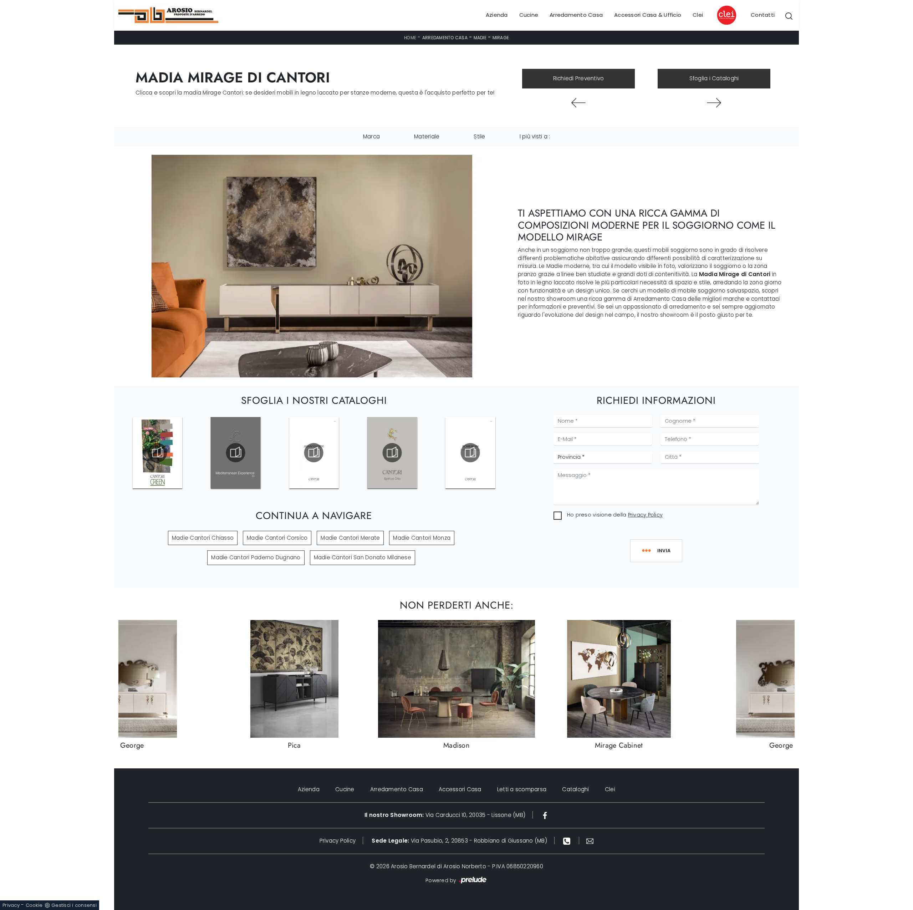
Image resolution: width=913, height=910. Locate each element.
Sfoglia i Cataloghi (714, 78)
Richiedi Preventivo (578, 78)
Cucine (529, 15)
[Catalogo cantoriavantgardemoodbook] (235, 452)
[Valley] (714, 103)
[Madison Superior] (578, 103)
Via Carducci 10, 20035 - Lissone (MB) (444, 815)
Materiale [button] (426, 136)
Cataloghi (575, 789)
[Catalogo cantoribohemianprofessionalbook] (392, 452)
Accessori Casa (460, 789)
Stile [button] (479, 136)
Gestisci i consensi (74, 905)
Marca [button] (371, 136)
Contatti (763, 15)
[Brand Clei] (726, 15)
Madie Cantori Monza (421, 538)
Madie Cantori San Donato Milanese (362, 557)
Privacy (11, 905)
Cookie (34, 905)
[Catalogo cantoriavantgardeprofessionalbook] (470, 452)
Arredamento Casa (576, 15)
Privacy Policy (645, 514)
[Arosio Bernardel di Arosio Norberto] (168, 15)
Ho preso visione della (615, 514)
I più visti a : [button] (535, 136)
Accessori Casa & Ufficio (647, 15)
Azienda (497, 15)
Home (410, 38)
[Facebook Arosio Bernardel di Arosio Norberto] (545, 815)
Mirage (501, 38)
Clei (698, 15)
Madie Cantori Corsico (277, 538)
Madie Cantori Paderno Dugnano (255, 557)
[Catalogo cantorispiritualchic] (314, 452)
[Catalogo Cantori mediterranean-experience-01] (157, 452)
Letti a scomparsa (521, 789)
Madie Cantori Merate (350, 538)
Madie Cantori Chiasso (203, 538)
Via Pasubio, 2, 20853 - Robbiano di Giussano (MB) (459, 840)
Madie (480, 38)
